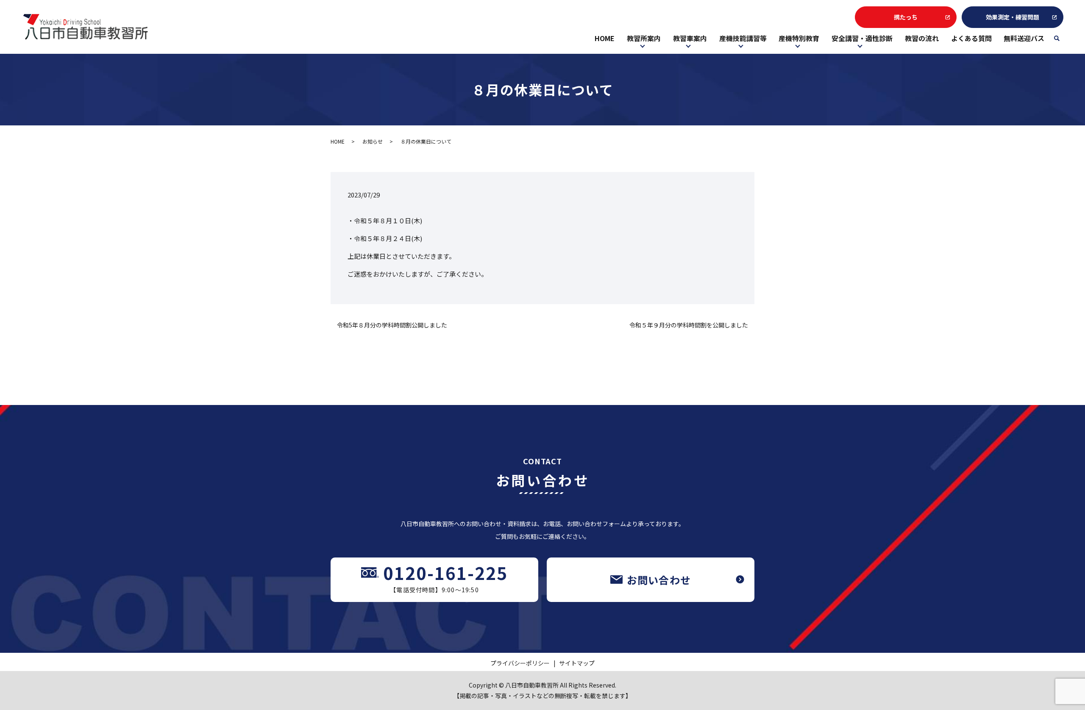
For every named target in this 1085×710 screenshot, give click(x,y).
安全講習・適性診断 (862, 38)
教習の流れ (922, 38)
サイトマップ (577, 663)
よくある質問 (971, 38)
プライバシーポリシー (520, 663)
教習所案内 (644, 38)
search (1060, 41)
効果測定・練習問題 (1012, 17)
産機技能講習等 (743, 38)
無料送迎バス (1024, 38)
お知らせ (372, 141)
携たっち (906, 17)
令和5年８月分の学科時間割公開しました (392, 325)
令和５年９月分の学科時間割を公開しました (688, 325)
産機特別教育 (799, 38)
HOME (605, 38)
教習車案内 (690, 38)
